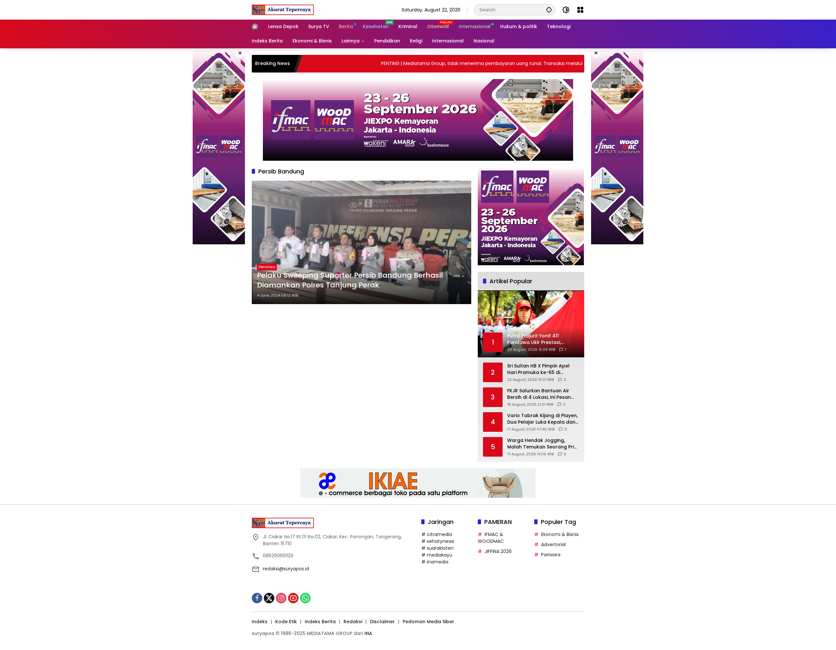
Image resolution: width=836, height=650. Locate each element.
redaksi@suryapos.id (286, 568)
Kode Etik (286, 621)
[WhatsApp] (305, 598)
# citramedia (436, 534)
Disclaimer (382, 621)
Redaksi (353, 621)
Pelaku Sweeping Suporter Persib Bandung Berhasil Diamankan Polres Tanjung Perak (350, 280)
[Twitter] (269, 598)
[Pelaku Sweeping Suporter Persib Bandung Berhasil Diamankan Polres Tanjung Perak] (361, 242)
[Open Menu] (580, 10)
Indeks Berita (320, 621)
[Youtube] (293, 598)
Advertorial (553, 544)
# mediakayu (436, 555)
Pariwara (550, 554)
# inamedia (434, 562)
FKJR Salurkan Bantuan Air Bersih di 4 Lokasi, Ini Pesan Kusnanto (539, 394)
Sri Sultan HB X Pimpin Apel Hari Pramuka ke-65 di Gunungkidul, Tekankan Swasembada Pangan (538, 369)
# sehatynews (437, 541)
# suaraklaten (437, 548)
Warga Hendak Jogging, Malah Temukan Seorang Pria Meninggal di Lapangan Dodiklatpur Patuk (542, 443)
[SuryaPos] (283, 9)
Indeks (259, 621)
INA (368, 633)
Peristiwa (267, 266)
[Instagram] (281, 598)
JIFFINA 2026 (498, 551)
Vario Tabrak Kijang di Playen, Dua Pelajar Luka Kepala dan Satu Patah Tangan (542, 419)
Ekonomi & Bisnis (560, 534)
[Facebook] (257, 598)
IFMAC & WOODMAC (491, 537)
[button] (548, 9)
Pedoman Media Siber (428, 621)
